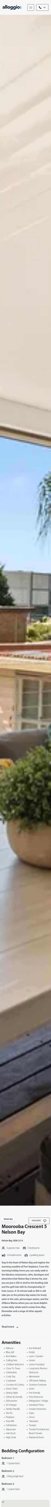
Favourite (36, 1221)
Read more (8, 1327)
